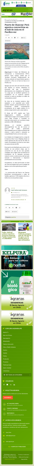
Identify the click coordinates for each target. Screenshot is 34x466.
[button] (21, 222)
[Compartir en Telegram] (15, 37)
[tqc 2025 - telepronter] (9, 13)
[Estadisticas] (17, 302)
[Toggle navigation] (30, 9)
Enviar (24, 37)
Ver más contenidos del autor (18, 199)
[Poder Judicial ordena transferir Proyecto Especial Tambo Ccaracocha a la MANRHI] (9, 227)
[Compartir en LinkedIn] (9, 37)
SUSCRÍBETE (7, 397)
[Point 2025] (17, 282)
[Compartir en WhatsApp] (18, 37)
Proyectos (5, 16)
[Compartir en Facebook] (6, 37)
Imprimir (8, 40)
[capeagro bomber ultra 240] (17, 4)
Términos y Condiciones (23, 454)
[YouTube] (7, 384)
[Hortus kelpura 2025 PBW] (17, 257)
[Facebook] (4, 384)
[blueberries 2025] (25, 13)
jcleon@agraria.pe (16, 192)
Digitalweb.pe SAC (10, 459)
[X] (11, 384)
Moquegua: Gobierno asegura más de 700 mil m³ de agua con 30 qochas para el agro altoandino (24, 236)
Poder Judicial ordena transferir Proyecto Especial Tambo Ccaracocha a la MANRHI (9, 235)
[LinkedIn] (14, 384)
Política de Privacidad (23, 457)
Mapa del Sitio (24, 459)
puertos (13, 217)
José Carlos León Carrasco (19, 190)
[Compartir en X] (12, 37)
